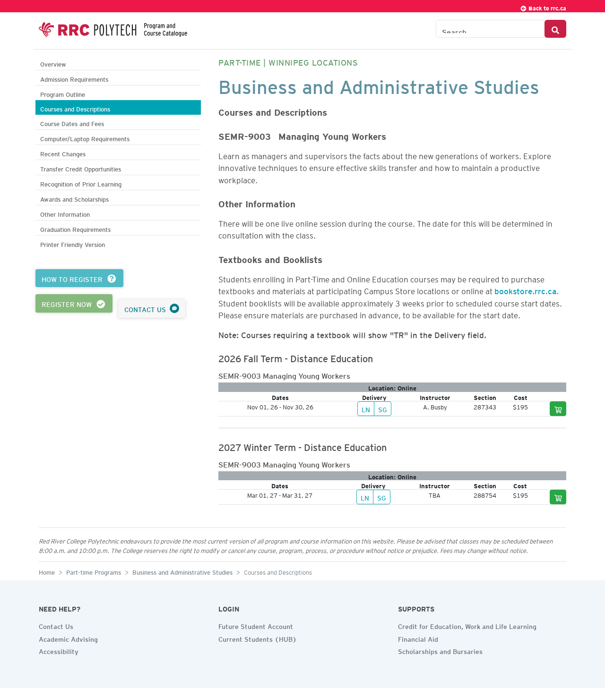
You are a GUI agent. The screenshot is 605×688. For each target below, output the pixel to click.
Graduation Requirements (75, 228)
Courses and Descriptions (75, 108)
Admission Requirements (74, 78)
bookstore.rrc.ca (525, 289)
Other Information (65, 213)
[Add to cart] (558, 408)
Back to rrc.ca (546, 7)
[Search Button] (555, 29)
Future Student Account (255, 625)
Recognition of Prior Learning (80, 183)
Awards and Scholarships (74, 198)
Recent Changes (63, 153)
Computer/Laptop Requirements (85, 138)
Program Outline (62, 93)
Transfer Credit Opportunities (80, 168)
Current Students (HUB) (257, 638)
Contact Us (56, 625)
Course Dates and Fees (72, 122)
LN (366, 408)
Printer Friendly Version (72, 243)
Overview (53, 63)
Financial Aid (418, 638)
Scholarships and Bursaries (440, 650)
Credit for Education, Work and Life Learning (467, 625)
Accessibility (58, 650)
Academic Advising (68, 638)
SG (382, 408)
